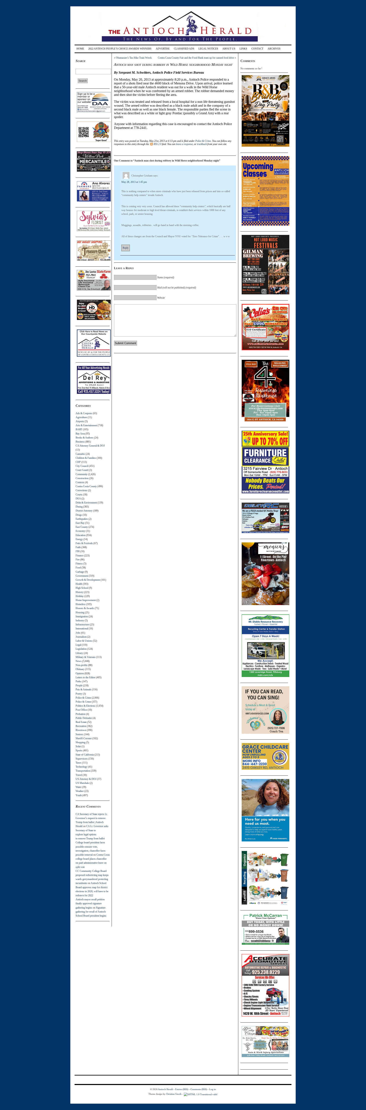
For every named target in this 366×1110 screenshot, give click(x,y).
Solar (78, 746)
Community (81, 474)
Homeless (81, 604)
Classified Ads (184, 48)
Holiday (80, 596)
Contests (80, 482)
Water (78, 787)
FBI (78, 551)
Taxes (78, 762)
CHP (78, 462)
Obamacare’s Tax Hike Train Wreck (134, 57)
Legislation (81, 648)
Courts (79, 494)
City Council (82, 466)
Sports (79, 750)
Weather (80, 791)
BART (79, 429)
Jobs (78, 632)
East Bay (80, 522)
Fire (78, 559)
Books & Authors (84, 437)
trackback (202, 144)
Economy (80, 530)
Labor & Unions (84, 640)
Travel (79, 775)
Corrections (81, 490)
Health (79, 583)
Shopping (80, 742)
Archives (274, 48)
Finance (79, 555)
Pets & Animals (83, 689)
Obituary (80, 669)
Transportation (83, 770)
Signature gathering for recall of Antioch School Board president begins (91, 911)
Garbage (80, 571)
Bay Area (80, 433)
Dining (79, 506)
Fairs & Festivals (84, 543)
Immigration (82, 616)
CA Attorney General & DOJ (90, 445)
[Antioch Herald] (182, 43)
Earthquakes (82, 518)
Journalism (81, 636)
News (79, 661)
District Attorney (84, 510)
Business (80, 441)
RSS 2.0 (157, 144)
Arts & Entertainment (86, 425)
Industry (80, 620)
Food (78, 567)
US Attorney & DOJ (86, 779)
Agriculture (81, 417)
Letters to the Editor (85, 677)
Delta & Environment (86, 502)
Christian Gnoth (174, 1094)
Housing (80, 612)
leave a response (184, 144)
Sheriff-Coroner (84, 738)
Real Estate (81, 722)
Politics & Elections (85, 705)
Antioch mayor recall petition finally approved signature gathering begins (90, 903)
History (79, 592)
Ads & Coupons (84, 413)
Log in (212, 1089)
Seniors (79, 734)
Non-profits (81, 665)
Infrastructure (82, 624)
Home (80, 48)
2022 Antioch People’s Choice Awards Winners (119, 48)
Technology (81, 766)
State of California (85, 754)
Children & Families (86, 457)
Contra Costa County (86, 486)
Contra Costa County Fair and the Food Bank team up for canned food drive (196, 57)
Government (82, 575)
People (79, 685)
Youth (79, 795)
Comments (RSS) (198, 1089)
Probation (80, 714)
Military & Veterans (86, 657)
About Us (228, 48)
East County (82, 526)
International (82, 628)
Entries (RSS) (181, 1089)
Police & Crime (83, 697)
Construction (82, 478)
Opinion (80, 673)
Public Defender (84, 718)
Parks (78, 681)
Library (79, 653)
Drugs (79, 514)
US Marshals (82, 783)
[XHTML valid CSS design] (201, 1094)
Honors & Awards (85, 608)
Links (243, 48)
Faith (78, 547)
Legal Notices (208, 48)
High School (82, 587)
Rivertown (81, 730)
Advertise (163, 48)
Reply (126, 247)
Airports (80, 421)
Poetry (79, 693)
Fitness (79, 563)
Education (81, 535)
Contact (257, 48)
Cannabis (80, 453)
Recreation (81, 726)
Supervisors (82, 758)
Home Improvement (86, 600)
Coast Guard (82, 470)
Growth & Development (88, 579)
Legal (78, 644)
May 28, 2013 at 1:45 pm (134, 182)
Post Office (81, 709)
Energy (79, 539)
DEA (78, 498)
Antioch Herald (165, 1089)
